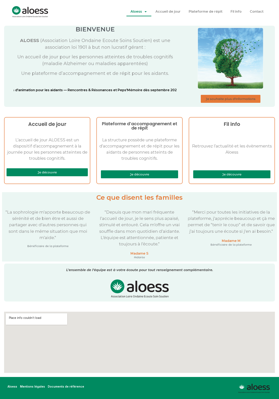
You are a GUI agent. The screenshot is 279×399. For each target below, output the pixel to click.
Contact (256, 11)
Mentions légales (32, 386)
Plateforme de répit (205, 11)
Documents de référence (66, 386)
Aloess (136, 11)
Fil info (236, 11)
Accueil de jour (168, 11)
